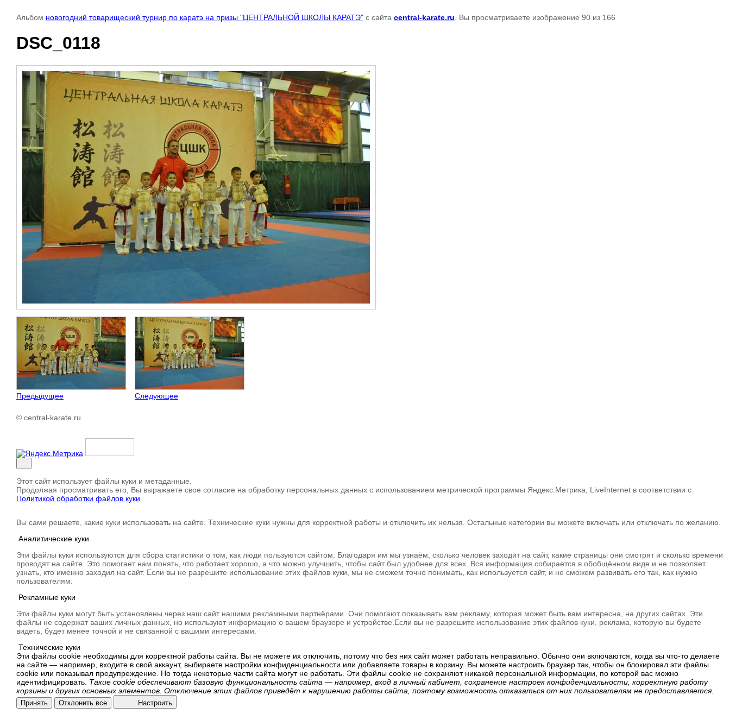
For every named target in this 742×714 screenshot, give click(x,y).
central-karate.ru (424, 17)
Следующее (156, 395)
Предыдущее (40, 395)
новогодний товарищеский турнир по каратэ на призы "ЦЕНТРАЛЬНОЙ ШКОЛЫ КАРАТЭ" (204, 17)
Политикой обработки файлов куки (78, 498)
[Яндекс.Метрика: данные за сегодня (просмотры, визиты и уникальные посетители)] (49, 453)
